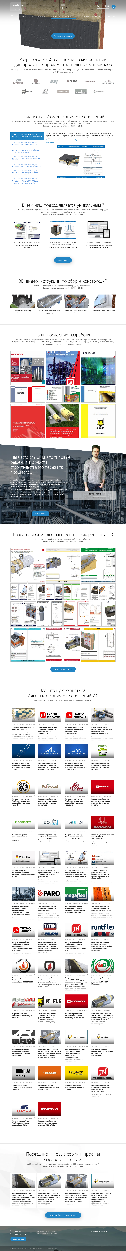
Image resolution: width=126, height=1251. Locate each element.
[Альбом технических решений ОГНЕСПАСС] (63, 368)
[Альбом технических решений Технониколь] (63, 421)
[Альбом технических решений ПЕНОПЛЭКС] (107, 591)
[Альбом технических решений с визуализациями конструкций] (54, 591)
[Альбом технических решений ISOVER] (107, 394)
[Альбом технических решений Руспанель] (76, 614)
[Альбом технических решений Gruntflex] (54, 394)
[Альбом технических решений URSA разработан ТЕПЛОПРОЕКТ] (27, 421)
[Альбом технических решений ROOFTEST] (27, 645)
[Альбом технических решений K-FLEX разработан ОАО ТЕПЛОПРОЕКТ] (98, 421)
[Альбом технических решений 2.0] (98, 565)
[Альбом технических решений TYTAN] (18, 591)
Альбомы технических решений (23, 724)
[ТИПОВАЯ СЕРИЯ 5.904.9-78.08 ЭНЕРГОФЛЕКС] (89, 394)
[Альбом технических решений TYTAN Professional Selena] (98, 368)
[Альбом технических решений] (103, 614)
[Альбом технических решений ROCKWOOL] (18, 394)
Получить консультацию (63, 36)
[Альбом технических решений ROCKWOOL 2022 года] (27, 368)
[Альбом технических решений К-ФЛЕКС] (36, 394)
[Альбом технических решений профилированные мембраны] (36, 591)
